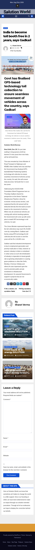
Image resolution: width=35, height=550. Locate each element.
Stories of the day (22, 546)
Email (5, 447)
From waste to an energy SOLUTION (14, 351)
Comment (7, 399)
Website (6, 455)
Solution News (28, 542)
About (8, 542)
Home (4, 542)
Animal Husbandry (10, 367)
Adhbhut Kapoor (22, 335)
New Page (14, 542)
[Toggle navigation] (16, 16)
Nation (5, 28)
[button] (29, 16)
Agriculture (8, 346)
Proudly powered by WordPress (12, 535)
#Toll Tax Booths (15, 51)
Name (5, 438)
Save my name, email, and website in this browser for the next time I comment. (17, 468)
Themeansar (17, 537)
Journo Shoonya (23, 355)
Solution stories (12, 546)
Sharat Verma (16, 45)
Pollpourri (20, 542)
